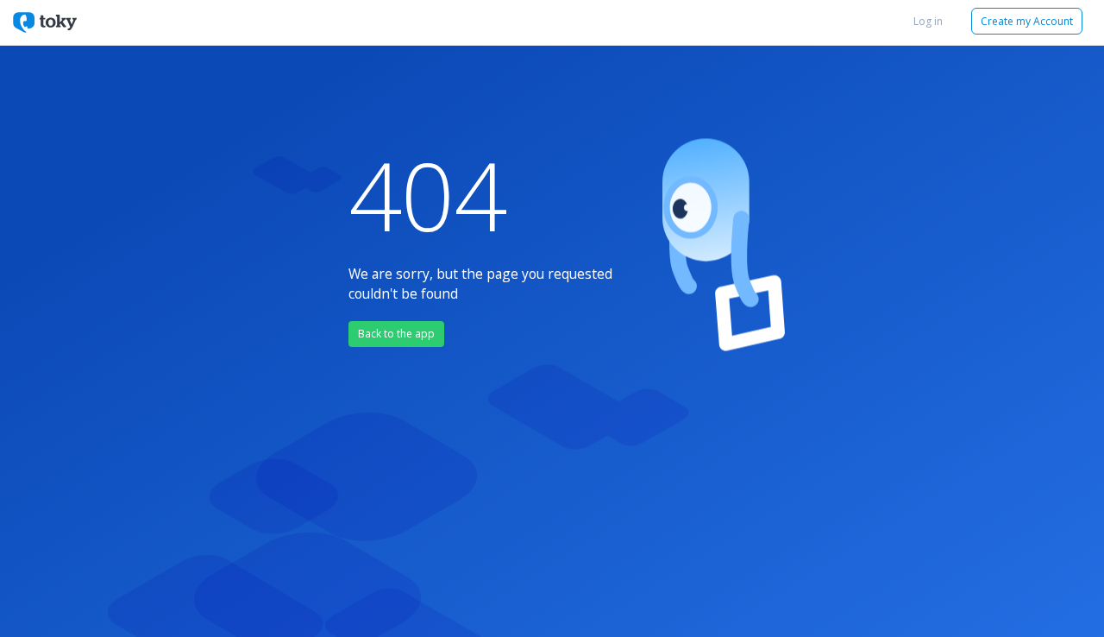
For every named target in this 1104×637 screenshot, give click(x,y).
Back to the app (396, 333)
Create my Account (1027, 21)
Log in (928, 21)
